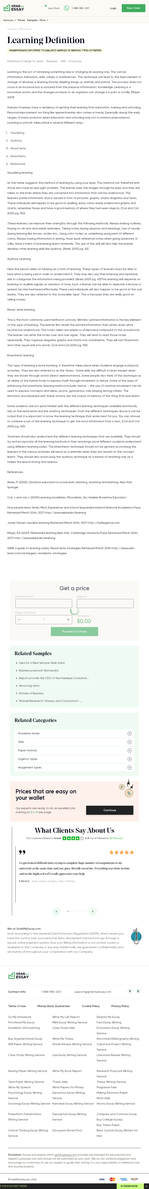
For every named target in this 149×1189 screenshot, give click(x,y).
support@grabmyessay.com (91, 991)
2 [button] (71, 911)
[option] (76, 865)
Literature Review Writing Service (113, 1057)
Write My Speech (19, 1087)
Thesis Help (60, 1082)
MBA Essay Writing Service (69, 1022)
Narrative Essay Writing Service (73, 1103)
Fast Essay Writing (109, 1022)
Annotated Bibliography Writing (118, 1038)
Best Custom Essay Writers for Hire (117, 1133)
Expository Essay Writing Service (68, 1095)
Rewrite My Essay (108, 1017)
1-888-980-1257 (80, 8)
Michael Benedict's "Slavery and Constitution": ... (50, 701)
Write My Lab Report (66, 1017)
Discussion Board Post (67, 1130)
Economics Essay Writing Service (113, 1030)
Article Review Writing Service (72, 1044)
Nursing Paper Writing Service (27, 1071)
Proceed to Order (74, 631)
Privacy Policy (120, 1006)
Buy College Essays (110, 1119)
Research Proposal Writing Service (114, 1073)
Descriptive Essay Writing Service (69, 1116)
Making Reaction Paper (112, 1092)
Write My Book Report (67, 1071)
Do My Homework (19, 1017)
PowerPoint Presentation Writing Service (24, 1116)
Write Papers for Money (68, 1087)
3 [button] (74, 911)
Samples (32, 20)
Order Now (130, 1186)
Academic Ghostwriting (24, 1028)
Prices (21, 20)
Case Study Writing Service (26, 1055)
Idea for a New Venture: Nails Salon (42, 663)
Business (26, 29)
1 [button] (68, 911)
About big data (29, 685)
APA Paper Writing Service (25, 1044)
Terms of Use (17, 1006)
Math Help (103, 1098)
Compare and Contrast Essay (117, 1114)
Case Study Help (63, 1028)
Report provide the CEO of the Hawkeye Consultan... (54, 678)
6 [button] (84, 911)
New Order (133, 8)
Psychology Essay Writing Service (25, 1095)
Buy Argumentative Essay (25, 1038)
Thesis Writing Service (111, 1082)
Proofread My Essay (21, 1022)
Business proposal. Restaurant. (39, 670)
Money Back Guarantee (54, 1006)
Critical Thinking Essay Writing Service (28, 1133)
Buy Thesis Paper (108, 1125)
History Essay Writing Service (116, 1103)
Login (113, 8)
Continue (109, 810)
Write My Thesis (62, 1038)
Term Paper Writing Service (26, 1082)
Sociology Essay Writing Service (29, 1103)
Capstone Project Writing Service (114, 1046)
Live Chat (53, 8)
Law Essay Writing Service (69, 1055)
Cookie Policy (91, 1006)
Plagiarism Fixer (107, 1087)
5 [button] (81, 911)
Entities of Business (31, 693)
